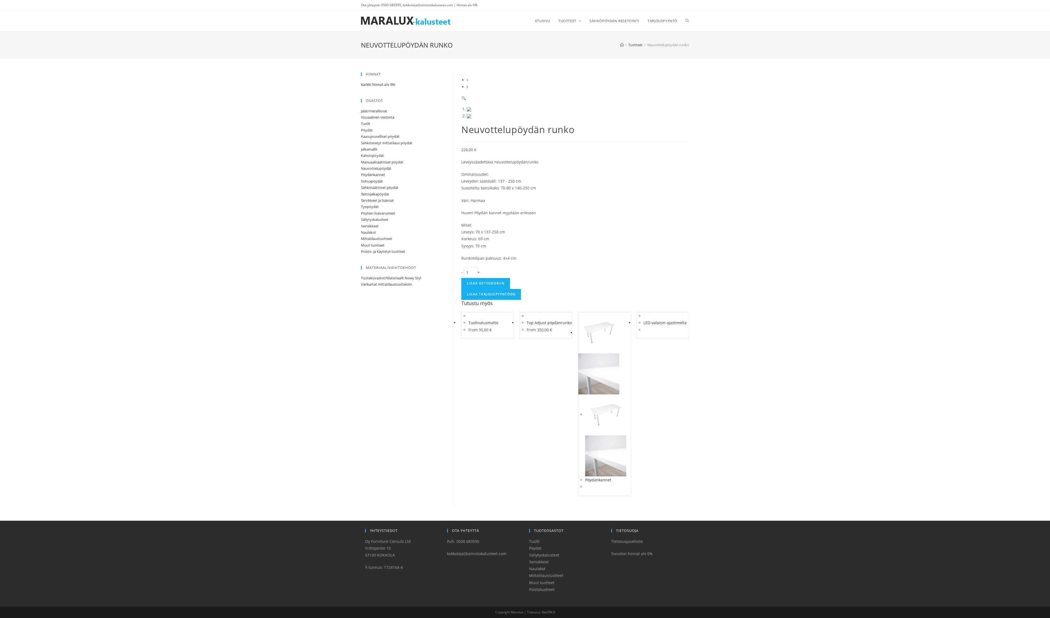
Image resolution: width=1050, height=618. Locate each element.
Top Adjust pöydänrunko (549, 322)
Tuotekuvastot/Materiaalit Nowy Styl (391, 278)
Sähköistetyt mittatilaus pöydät (386, 142)
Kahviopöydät (372, 155)
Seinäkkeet (370, 226)
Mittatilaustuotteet (376, 238)
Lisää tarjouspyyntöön (491, 294)
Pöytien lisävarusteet (378, 213)
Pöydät (367, 130)
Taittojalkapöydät (375, 194)
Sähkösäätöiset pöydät (379, 187)
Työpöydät (370, 206)
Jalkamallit (369, 149)
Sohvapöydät (372, 181)
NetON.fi (548, 612)
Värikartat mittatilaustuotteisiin (386, 284)
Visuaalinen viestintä (377, 117)
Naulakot (368, 232)
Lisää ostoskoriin (485, 283)
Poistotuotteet (542, 589)
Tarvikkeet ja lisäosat (377, 200)
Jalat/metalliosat (374, 111)
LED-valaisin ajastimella (665, 322)
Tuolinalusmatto (483, 322)
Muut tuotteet (372, 245)
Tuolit (365, 123)
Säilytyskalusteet (374, 219)
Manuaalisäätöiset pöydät (382, 162)
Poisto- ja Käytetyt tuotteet (383, 251)
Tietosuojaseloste (627, 541)
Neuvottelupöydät (376, 168)
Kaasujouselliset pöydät (380, 136)
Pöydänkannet (598, 479)
